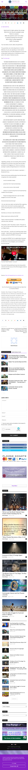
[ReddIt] (14, 23)
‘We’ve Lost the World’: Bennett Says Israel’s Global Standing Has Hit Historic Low (16, 369)
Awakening (6, 4)
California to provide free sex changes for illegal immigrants (7, 330)
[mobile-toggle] (2, 2)
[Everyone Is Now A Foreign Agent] (14, 548)
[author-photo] (14, 343)
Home (2, 4)
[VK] (20, 23)
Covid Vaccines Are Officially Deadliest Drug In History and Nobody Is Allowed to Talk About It (20, 330)
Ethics (18, 9)
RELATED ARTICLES (6, 352)
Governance (3, 10)
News (14, 10)
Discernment (14, 9)
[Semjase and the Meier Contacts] (4, 376)
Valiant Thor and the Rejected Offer (17, 361)
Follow (24, 447)
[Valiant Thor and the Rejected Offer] (4, 363)
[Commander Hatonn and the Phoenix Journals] (4, 388)
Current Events (8, 9)
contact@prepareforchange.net (15, 748)
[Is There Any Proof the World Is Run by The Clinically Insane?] (5, 675)
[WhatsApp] (11, 23)
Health (8, 10)
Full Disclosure (22, 9)
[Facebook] (2, 23)
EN (13, 744)
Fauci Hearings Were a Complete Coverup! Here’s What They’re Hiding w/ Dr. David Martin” (17, 357)
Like (25, 444)
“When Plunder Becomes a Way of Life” (14, 537)
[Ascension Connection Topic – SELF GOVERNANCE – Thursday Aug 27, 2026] (4, 382)
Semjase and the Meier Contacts (16, 374)
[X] (5, 23)
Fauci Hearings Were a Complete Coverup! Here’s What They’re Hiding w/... (17, 624)
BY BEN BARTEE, (5, 26)
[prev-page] (2, 393)
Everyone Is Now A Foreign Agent (12, 555)
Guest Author (4, 596)
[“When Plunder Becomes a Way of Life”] (14, 527)
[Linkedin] (17, 23)
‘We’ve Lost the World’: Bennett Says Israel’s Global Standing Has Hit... (13, 512)
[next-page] (4, 393)
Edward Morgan (5, 515)
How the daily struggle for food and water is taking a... (13, 613)
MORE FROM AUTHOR (16, 352)
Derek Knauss (14, 345)
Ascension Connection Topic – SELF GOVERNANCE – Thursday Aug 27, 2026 (17, 382)
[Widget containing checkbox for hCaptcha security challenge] (11, 429)
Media (11, 10)
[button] (26, 2)
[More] (23, 23)
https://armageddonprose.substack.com (14, 275)
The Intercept (6, 58)
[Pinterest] (8, 23)
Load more (14, 698)
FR (16, 744)
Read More (14, 485)
